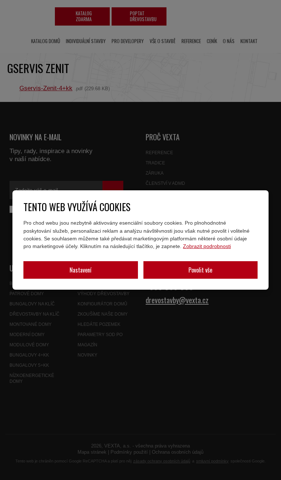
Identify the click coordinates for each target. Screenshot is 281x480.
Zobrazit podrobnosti (207, 246)
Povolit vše (200, 270)
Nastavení (80, 270)
